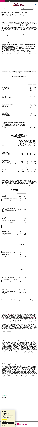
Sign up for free (8, 423)
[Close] (14, 410)
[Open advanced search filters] (32, 8)
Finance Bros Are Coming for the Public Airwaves (9, 1)
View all (36, 1)
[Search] (30, 8)
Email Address (4, 419)
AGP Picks (2, 1)
